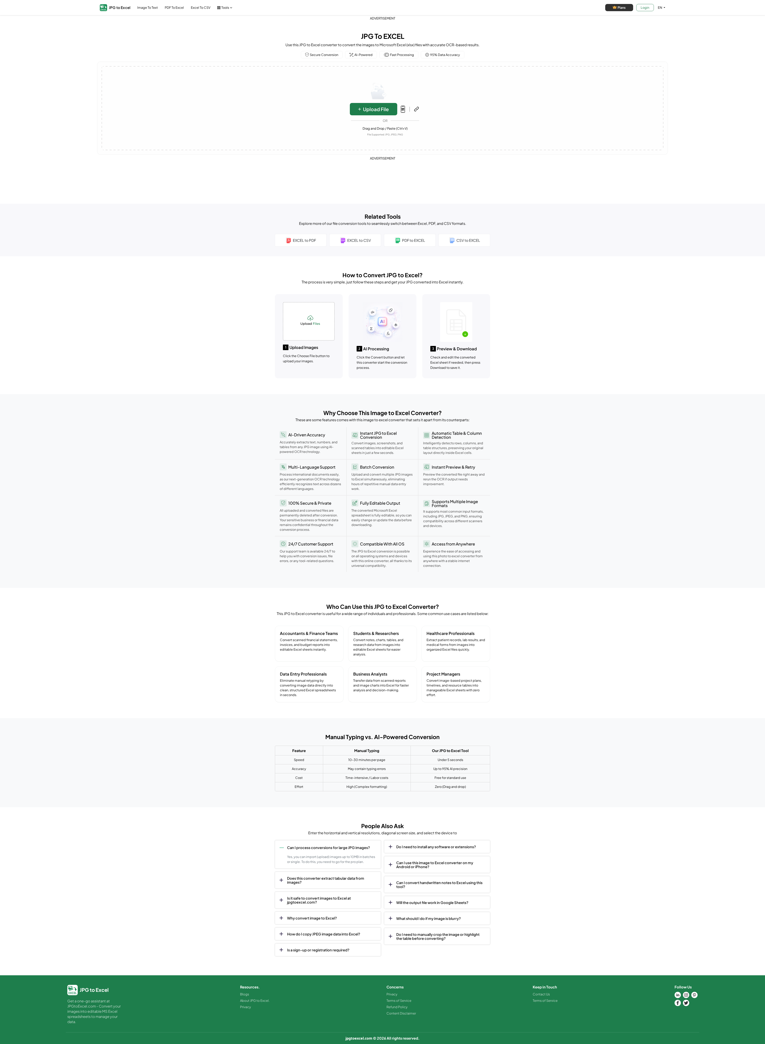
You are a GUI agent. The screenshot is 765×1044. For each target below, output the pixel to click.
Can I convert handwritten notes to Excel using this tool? (439, 884)
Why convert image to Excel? (312, 918)
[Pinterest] (694, 995)
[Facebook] (678, 1003)
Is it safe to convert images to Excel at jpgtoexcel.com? (319, 900)
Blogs (244, 994)
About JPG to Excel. (255, 1000)
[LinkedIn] (678, 995)
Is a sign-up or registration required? (318, 950)
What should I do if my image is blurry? (428, 918)
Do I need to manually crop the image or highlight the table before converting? (438, 936)
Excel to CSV (200, 7)
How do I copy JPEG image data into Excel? (323, 934)
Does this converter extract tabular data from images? (325, 880)
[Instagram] (686, 995)
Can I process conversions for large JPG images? (328, 847)
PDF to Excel (174, 7)
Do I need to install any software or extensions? (436, 846)
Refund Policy (397, 1007)
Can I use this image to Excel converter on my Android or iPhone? (434, 864)
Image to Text (147, 7)
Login (645, 7)
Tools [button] (225, 7)
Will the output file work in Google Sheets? (432, 902)
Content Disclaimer (401, 1013)
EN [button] (660, 7)
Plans (622, 7)
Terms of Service (398, 1000)
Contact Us (541, 994)
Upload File (376, 109)
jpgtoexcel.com (358, 1038)
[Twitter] (686, 1003)
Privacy (245, 1007)
